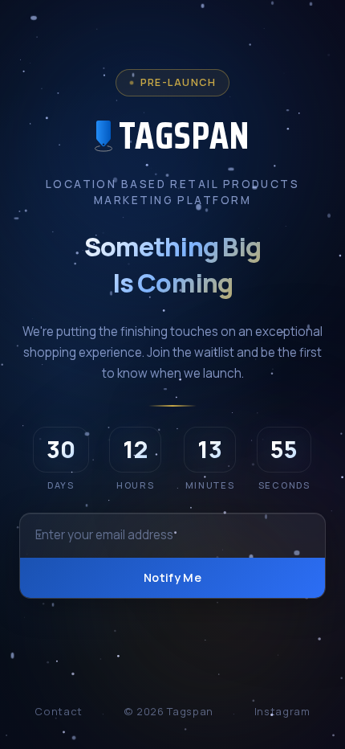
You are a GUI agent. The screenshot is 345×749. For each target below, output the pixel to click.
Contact (58, 711)
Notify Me (172, 577)
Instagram (282, 711)
